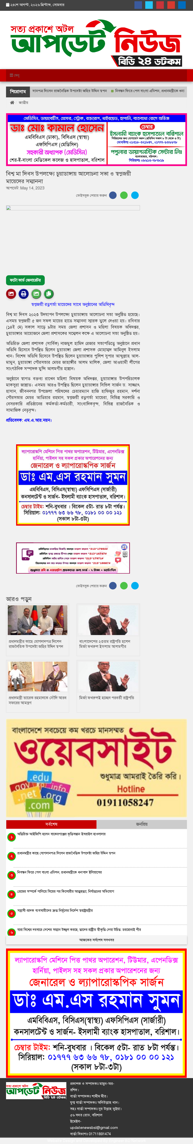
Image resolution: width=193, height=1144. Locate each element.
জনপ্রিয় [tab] (142, 824)
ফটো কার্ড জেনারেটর (25, 280)
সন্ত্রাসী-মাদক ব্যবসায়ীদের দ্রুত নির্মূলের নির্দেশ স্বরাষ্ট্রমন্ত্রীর (55, 910)
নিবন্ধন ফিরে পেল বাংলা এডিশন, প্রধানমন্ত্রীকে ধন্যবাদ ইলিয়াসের (142, 91)
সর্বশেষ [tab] (51, 824)
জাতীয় (23, 102)
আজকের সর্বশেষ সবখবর (96, 940)
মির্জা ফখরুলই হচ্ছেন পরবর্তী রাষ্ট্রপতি (106, 697)
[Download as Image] (36, 294)
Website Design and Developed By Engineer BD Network (96, 1140)
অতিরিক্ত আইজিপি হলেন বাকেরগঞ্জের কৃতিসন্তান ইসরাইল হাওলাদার (61, 834)
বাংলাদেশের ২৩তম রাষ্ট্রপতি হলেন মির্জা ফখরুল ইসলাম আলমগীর (104, 644)
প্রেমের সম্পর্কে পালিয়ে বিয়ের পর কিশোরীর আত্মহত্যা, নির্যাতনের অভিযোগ (65, 891)
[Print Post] (11, 294)
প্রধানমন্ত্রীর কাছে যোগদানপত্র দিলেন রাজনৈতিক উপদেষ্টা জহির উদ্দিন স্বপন (36, 644)
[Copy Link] (49, 294)
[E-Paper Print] (24, 294)
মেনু (16, 75)
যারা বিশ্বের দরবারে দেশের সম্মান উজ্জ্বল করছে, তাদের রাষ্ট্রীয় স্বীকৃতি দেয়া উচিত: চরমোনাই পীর (79, 929)
